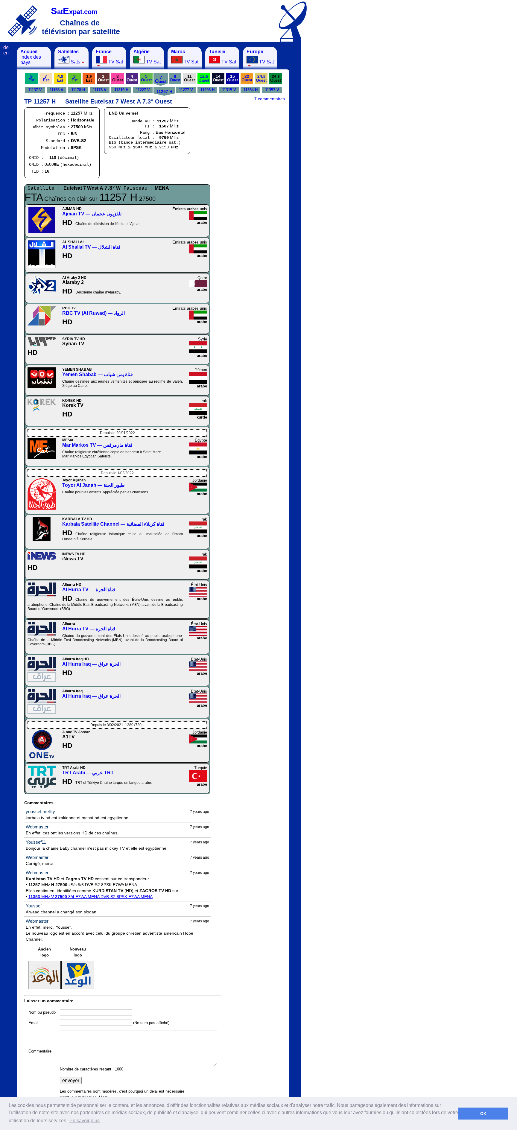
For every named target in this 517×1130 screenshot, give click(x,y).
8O (175, 78)
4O (132, 78)
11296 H (207, 90)
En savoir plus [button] (84, 1120)
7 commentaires (269, 98)
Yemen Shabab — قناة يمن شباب (97, 374)
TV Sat (109, 56)
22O (246, 78)
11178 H (78, 90)
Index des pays (30, 57)
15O (232, 78)
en (6, 52)
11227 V (143, 90)
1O (103, 78)
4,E (60, 78)
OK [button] (483, 1113)
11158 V (56, 90)
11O (189, 78)
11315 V (229, 90)
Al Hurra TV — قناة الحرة (88, 589)
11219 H (121, 90)
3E (74, 78)
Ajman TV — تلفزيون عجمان (91, 213)
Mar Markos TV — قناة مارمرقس (97, 445)
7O (160, 79)
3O (117, 78)
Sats (69, 56)
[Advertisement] (331, 136)
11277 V (186, 90)
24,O (261, 78)
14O (218, 78)
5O (146, 78)
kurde (202, 417)
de (6, 47)
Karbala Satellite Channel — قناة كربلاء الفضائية (113, 524)
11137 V (35, 90)
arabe (202, 222)
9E (31, 78)
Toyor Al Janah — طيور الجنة (93, 485)
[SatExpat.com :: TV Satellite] (22, 20)
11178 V (100, 90)
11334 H (251, 90)
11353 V (272, 90)
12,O (203, 78)
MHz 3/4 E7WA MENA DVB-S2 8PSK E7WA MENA (90, 896)
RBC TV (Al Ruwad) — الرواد (93, 313)
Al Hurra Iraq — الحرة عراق (91, 664)
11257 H (164, 91)
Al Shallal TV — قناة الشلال (91, 247)
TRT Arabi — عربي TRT (88, 772)
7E (46, 78)
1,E (89, 78)
